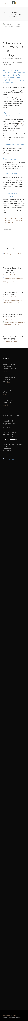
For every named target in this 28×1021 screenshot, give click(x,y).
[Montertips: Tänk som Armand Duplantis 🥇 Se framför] (6, 639)
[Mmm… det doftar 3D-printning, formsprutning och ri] (14, 907)
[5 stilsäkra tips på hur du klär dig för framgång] (14, 327)
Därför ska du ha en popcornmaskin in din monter (9, 390)
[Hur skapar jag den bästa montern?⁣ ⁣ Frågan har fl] (21, 669)
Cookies (14, 1015)
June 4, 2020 (6, 319)
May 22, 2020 (6, 341)
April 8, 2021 (5, 394)
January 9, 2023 (7, 275)
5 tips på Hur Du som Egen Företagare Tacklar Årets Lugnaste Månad (12, 270)
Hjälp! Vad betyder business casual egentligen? (8, 402)
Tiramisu (16, 275)
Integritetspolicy (6, 1015)
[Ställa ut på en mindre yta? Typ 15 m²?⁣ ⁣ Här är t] (6, 921)
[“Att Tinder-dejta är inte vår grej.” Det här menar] (14, 821)
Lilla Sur (20, 123)
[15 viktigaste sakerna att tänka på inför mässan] (14, 283)
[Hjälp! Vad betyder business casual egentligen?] (14, 305)
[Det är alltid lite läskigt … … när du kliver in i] (14, 617)
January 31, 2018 (7, 58)
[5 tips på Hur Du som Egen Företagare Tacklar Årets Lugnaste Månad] (14, 259)
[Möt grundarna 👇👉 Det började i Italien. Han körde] (21, 947)
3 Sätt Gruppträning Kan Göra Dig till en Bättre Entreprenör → (13, 220)
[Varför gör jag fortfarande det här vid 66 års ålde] (14, 492)
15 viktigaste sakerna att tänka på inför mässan (9, 379)
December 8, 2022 (7, 297)
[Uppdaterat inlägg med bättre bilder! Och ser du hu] (6, 526)
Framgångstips (17, 58)
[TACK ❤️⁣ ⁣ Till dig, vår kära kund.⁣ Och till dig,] (21, 785)
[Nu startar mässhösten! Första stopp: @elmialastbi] (21, 469)
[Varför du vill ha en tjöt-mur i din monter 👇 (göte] (6, 791)
